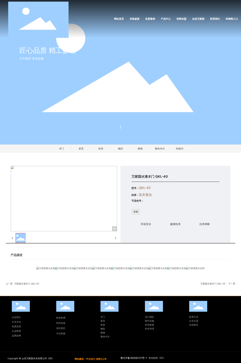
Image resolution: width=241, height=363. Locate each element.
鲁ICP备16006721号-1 (133, 358)
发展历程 (16, 326)
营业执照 (153, 357)
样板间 (179, 148)
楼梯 (140, 148)
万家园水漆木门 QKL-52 (26, 283)
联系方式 (193, 316)
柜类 (100, 148)
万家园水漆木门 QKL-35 (212, 283)
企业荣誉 (16, 331)
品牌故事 (16, 335)
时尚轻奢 (61, 323)
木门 (61, 148)
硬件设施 (149, 320)
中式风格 (60, 333)
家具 (81, 148)
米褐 (135, 211)
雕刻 (120, 148)
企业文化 (16, 321)
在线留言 (193, 324)
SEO (50, 358)
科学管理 (149, 328)
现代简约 (60, 328)
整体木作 (160, 148)
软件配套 (149, 324)
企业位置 (193, 320)
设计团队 (149, 316)
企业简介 (16, 317)
